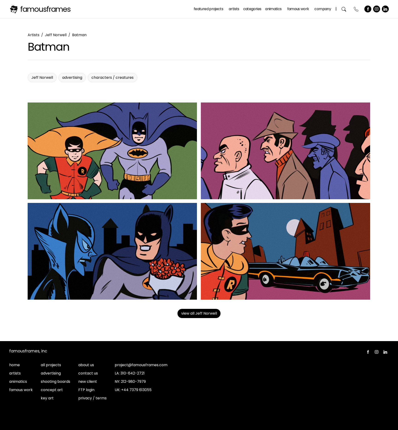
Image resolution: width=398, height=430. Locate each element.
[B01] (285, 150)
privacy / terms (92, 398)
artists (15, 373)
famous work (21, 389)
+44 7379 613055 (136, 389)
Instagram (376, 9)
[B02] (112, 150)
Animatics (273, 9)
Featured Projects (208, 9)
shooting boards (55, 381)
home (14, 365)
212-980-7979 (133, 381)
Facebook (367, 9)
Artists (234, 9)
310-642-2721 (132, 373)
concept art (52, 389)
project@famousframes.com (141, 365)
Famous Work (298, 9)
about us (86, 365)
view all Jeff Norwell (199, 313)
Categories (252, 9)
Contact (356, 9)
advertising (51, 373)
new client (87, 381)
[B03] (112, 251)
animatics (18, 381)
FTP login (86, 389)
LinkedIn (385, 9)
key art (47, 398)
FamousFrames (45, 9)
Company (322, 9)
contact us (88, 373)
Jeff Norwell (56, 35)
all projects (51, 365)
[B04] (285, 251)
